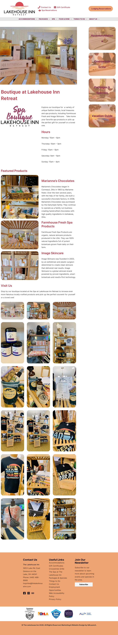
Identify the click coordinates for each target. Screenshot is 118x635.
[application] (36, 19)
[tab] (36, 82)
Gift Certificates (56, 566)
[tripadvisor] (32, 593)
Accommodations (56, 563)
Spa (53, 19)
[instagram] (28, 593)
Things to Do (54, 581)
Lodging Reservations (100, 8)
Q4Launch (91, 625)
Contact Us (54, 584)
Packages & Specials (58, 578)
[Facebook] (24, 593)
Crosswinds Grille (56, 569)
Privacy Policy (55, 599)
